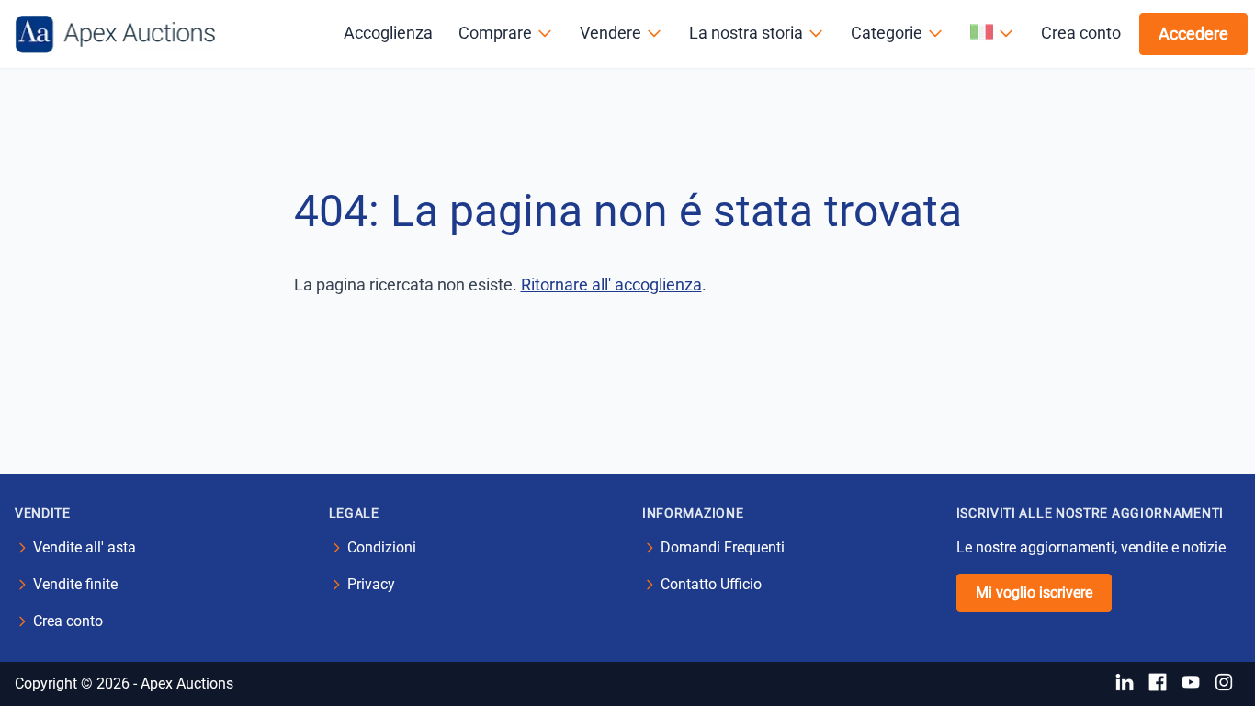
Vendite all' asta (84, 547)
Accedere (1193, 33)
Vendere (610, 32)
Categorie (886, 32)
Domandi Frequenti (723, 547)
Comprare (495, 32)
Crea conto (1081, 32)
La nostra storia (746, 32)
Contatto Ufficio (711, 584)
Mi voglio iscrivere (1034, 592)
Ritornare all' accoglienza (611, 284)
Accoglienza (388, 32)
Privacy (371, 584)
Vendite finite (75, 584)
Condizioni (381, 547)
